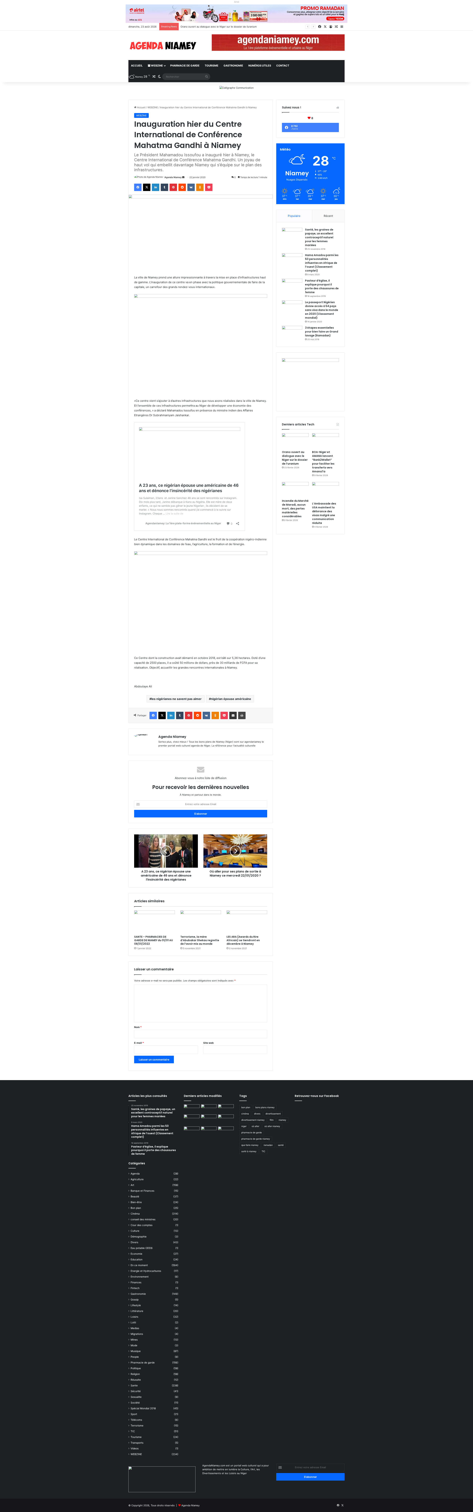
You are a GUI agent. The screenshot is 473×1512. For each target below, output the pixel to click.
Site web (208, 1042)
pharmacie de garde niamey (255, 1138)
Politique (136, 1368)
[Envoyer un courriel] (183, 177)
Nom (138, 1027)
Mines (134, 1339)
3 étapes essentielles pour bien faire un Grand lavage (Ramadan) (321, 331)
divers (257, 1113)
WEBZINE (156, 65)
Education (136, 1259)
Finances (136, 1282)
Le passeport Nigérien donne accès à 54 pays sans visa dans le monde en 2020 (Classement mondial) (321, 310)
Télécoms (136, 1419)
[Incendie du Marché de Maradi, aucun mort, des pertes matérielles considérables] (295, 489)
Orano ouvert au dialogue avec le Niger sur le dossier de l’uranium (295, 458)
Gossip (135, 1299)
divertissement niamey (253, 1120)
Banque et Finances (142, 1190)
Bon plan (136, 1207)
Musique (136, 1351)
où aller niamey (272, 1126)
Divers (134, 1242)
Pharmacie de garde (185, 65)
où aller (255, 1126)
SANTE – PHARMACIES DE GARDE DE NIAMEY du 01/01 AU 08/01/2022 (153, 940)
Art (132, 1185)
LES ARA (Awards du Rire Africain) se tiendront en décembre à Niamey (243, 940)
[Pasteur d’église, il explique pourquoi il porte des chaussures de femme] (292, 286)
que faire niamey (249, 1145)
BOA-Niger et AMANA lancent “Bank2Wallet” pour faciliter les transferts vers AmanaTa (230, 26)
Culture (135, 1230)
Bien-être (136, 1202)
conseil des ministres (143, 1219)
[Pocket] (208, 187)
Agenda (135, 1173)
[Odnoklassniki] (200, 187)
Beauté (135, 1196)
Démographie (139, 1236)
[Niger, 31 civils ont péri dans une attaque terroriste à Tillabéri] (226, 1118)
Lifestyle (136, 1305)
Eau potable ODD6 (142, 1248)
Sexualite (136, 1396)
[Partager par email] (233, 715)
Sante (134, 1385)
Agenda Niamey (173, 177)
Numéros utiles (259, 65)
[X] (146, 187)
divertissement (273, 1113)
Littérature (137, 1311)
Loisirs (134, 1316)
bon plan (245, 1107)
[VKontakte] (191, 187)
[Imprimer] (242, 715)
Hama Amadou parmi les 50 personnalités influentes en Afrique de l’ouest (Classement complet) (321, 262)
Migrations (137, 1333)
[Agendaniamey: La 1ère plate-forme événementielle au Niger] (162, 45)
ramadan (268, 1145)
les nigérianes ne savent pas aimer (176, 699)
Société (135, 1402)
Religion (135, 1374)
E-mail (139, 1042)
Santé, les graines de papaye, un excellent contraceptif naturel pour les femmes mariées (319, 237)
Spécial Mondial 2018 (143, 1408)
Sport (134, 1414)
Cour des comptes (141, 1225)
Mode (134, 1345)
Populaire (294, 216)
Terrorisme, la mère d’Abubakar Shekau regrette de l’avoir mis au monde (199, 940)
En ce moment (139, 1265)
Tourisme (211, 65)
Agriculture (137, 1179)
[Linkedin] (155, 187)
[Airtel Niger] (236, 13)
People (135, 1356)
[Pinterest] (173, 187)
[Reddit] (182, 187)
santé (281, 1145)
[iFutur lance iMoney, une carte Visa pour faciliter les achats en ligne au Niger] (192, 1108)
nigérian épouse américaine (231, 699)
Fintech (135, 1288)
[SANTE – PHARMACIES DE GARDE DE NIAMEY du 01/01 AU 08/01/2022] (154, 921)
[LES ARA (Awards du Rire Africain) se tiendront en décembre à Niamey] (247, 921)
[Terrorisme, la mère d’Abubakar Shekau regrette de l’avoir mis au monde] (200, 921)
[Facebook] (138, 187)
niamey (282, 1120)
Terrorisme (137, 1425)
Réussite (136, 1379)
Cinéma (135, 1213)
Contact (282, 65)
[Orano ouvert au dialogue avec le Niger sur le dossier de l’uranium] (295, 440)
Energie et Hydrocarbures (146, 1270)
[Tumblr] (164, 187)
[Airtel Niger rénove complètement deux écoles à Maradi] (226, 1130)
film (271, 1120)
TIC (133, 1431)
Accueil (137, 65)
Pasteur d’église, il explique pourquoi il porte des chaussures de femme (322, 286)
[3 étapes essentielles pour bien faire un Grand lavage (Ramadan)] (292, 333)
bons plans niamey (265, 1107)
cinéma (245, 1113)
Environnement (140, 1276)
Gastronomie (233, 65)
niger (243, 1126)
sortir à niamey (248, 1151)
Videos (135, 1448)
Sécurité (136, 1391)
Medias (135, 1328)
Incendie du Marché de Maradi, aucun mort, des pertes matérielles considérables (295, 508)
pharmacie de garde (251, 1132)
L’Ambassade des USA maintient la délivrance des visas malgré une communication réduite (324, 513)
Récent (328, 216)
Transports (137, 1442)
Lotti (133, 1322)
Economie (136, 1253)
